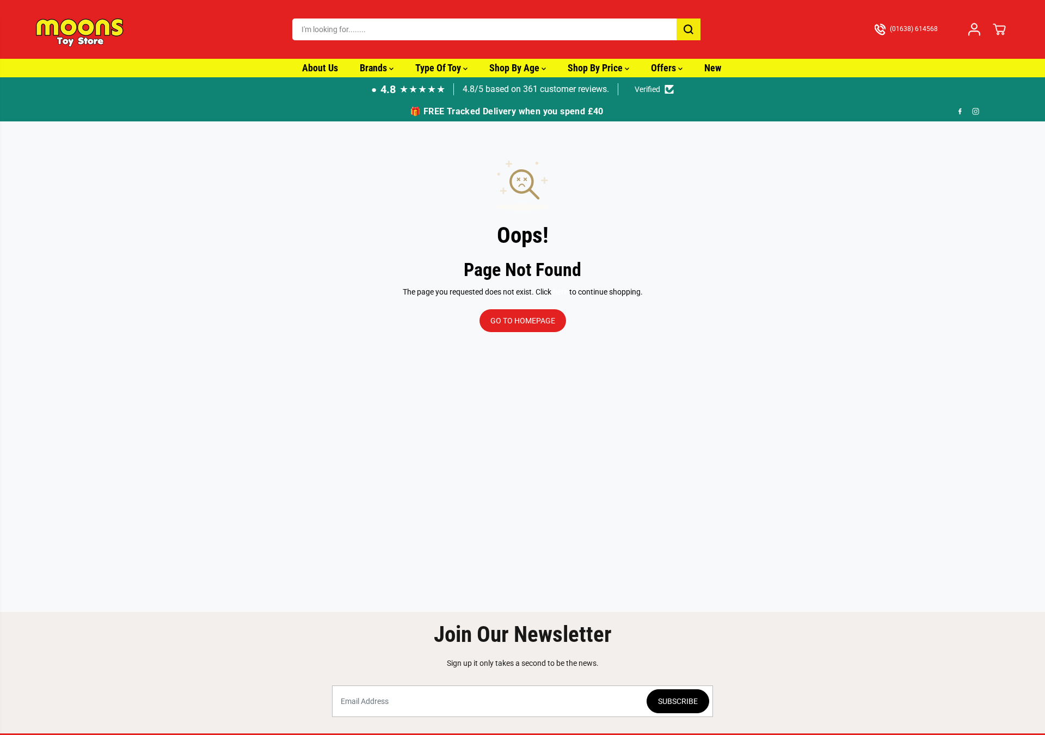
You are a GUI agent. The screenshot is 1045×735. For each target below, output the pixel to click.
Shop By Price (596, 68)
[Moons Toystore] (80, 29)
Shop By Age (515, 68)
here (560, 291)
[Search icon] (688, 29)
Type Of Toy (439, 68)
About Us (320, 68)
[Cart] (999, 29)
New (712, 68)
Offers (664, 68)
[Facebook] (960, 111)
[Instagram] (975, 111)
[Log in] (974, 29)
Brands (374, 68)
